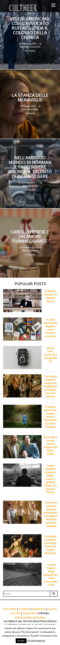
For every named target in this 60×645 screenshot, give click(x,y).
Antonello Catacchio (30, 46)
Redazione (38, 609)
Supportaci (29, 613)
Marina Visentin (30, 250)
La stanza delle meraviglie (30, 97)
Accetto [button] (21, 641)
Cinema (31, 50)
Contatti (24, 609)
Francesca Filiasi (30, 109)
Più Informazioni (36, 640)
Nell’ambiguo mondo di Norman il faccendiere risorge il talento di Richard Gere (30, 167)
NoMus (40, 617)
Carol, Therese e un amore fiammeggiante (30, 236)
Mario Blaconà (30, 185)
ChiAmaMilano (24, 617)
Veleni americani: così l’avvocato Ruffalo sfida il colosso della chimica (30, 28)
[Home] (23, 8)
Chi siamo (9, 609)
